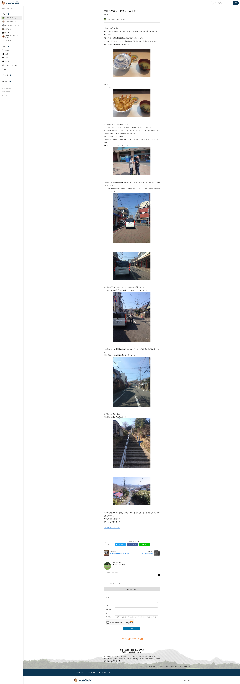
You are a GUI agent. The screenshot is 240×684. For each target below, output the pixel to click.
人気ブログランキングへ (112, 528)
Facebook (133, 544)
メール (108, 609)
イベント (5, 75)
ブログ (4, 14)
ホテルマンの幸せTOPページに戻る (131, 639)
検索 (236, 2)
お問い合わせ (91, 672)
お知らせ (5, 81)
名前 (108, 605)
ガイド (4, 46)
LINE (145, 544)
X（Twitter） (121, 544)
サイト (108, 613)
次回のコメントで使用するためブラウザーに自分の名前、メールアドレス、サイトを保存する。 (132, 617)
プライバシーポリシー (104, 672)
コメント (108, 597)
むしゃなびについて (79, 672)
